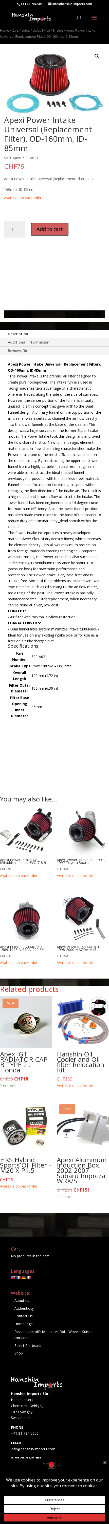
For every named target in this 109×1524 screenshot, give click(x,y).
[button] (96, 56)
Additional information (28, 342)
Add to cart (50, 229)
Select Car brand (27, 1345)
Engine (58, 30)
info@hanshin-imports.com (33, 1449)
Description (18, 333)
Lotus (26, 30)
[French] (18, 1278)
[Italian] (28, 1278)
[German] (23, 1278)
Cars (15, 30)
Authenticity (24, 1308)
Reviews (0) (17, 350)
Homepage (23, 1323)
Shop (18, 1353)
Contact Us (23, 1316)
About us (21, 1300)
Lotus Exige (41, 30)
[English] (13, 1278)
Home (4, 30)
